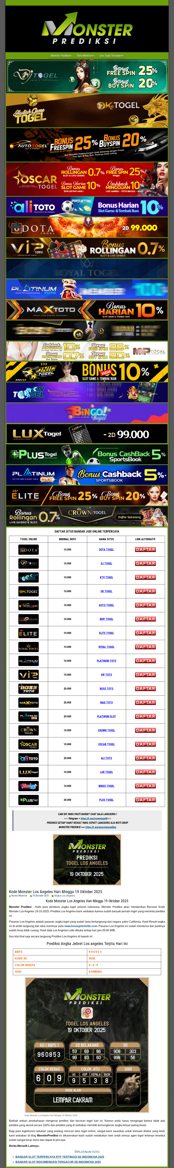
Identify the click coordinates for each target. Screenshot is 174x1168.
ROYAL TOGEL (107, 647)
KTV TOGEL (106, 577)
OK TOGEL (106, 591)
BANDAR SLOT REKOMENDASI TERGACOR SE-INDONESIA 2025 (58, 1162)
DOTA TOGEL (106, 549)
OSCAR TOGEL (106, 744)
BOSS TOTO (106, 688)
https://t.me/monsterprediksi (100, 827)
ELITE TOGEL (106, 633)
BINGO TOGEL (106, 786)
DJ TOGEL (106, 563)
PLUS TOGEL (106, 800)
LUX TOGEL (106, 772)
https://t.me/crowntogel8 (94, 818)
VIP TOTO (106, 674)
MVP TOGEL (106, 619)
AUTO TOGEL (106, 605)
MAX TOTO (106, 702)
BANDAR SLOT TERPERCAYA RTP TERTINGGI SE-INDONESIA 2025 (59, 1156)
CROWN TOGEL (106, 730)
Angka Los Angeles (64, 895)
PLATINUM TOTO (106, 660)
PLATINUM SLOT (106, 716)
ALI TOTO (106, 758)
